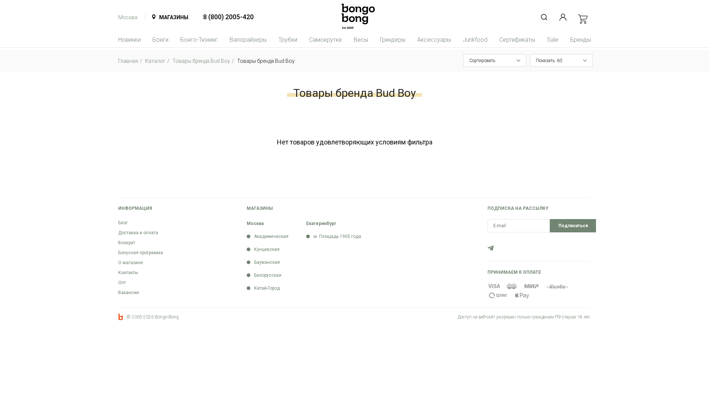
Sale (552, 39)
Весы (361, 39)
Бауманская (267, 262)
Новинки (129, 39)
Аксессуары (434, 39)
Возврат (126, 242)
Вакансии (128, 292)
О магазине (130, 262)
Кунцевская (267, 249)
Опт (122, 282)
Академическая (271, 236)
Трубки (287, 39)
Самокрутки (325, 39)
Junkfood (475, 39)
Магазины (173, 17)
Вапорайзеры (248, 39)
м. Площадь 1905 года (337, 236)
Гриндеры (392, 39)
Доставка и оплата (138, 232)
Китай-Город (267, 288)
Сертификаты (517, 39)
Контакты (128, 272)
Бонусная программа (140, 252)
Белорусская (267, 275)
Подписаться (573, 225)
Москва (127, 17)
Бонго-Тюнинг (199, 39)
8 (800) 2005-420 (228, 17)
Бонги (160, 39)
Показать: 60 (549, 60)
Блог (123, 222)
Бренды (580, 39)
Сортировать (482, 60)
